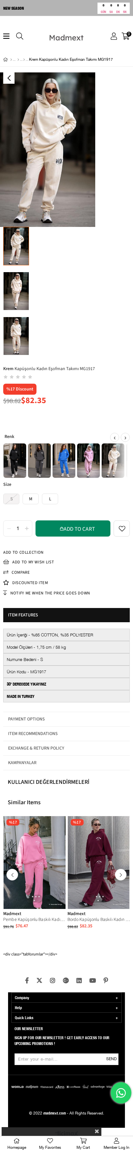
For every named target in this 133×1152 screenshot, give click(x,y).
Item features (23, 615)
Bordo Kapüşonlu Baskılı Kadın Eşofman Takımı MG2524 (98, 920)
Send (111, 1059)
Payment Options (26, 719)
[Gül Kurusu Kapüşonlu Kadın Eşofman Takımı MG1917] (88, 460)
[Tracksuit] (24, 59)
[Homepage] (11, 59)
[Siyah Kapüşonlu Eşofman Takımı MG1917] (14, 460)
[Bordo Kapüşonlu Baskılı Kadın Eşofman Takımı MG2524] (99, 862)
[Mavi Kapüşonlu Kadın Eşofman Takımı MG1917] (64, 460)
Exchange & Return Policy (36, 748)
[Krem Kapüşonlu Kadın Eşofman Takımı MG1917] (113, 460)
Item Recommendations (33, 734)
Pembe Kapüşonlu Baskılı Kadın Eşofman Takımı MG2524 (34, 920)
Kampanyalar (22, 763)
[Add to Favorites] (122, 528)
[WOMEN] (18, 59)
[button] (29, 897)
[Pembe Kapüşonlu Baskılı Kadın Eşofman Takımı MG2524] (35, 862)
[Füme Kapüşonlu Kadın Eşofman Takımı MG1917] (39, 460)
